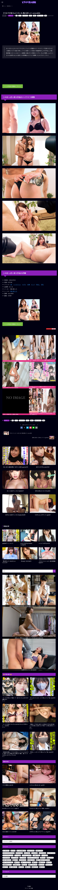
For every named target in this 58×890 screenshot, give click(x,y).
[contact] (29, 886)
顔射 (27, 867)
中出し (34, 15)
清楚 (34, 862)
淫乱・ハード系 (26, 862)
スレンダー (51, 853)
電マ (21, 867)
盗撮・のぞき (33, 864)
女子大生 (22, 860)
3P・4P (6, 850)
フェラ (23, 857)
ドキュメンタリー (8, 855)
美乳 (41, 864)
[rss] (28, 886)
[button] (21, 428)
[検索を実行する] (54, 571)
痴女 (24, 864)
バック (45, 855)
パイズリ (6, 857)
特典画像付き (7, 864)
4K (16, 15)
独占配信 (16, 864)
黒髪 (42, 867)
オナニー (19, 853)
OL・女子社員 (21, 850)
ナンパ (20, 15)
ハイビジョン (25, 15)
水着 (45, 15)
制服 (15, 860)
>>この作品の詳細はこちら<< (12, 86)
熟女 (49, 862)
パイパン (14, 857)
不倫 (42, 857)
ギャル (27, 853)
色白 (5, 867)
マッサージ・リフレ (33, 857)
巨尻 (17, 862)
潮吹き (42, 862)
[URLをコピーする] (36, 428)
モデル (30, 15)
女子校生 (31, 860)
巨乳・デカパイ (40, 15)
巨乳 (42, 284)
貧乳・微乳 (13, 867)
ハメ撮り (36, 855)
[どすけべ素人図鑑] (29, 2)
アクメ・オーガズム (8, 853)
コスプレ (42, 853)
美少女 (49, 864)
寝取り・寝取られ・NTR (43, 860)
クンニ (34, 853)
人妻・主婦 (7, 860)
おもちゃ (30, 850)
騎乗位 (35, 867)
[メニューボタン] (2, 2)
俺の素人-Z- (11, 15)
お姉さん (39, 850)
